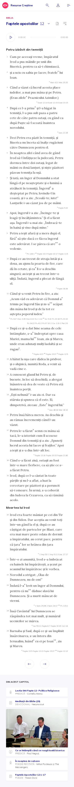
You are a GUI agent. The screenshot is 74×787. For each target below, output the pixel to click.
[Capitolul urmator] (44, 664)
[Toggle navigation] (68, 5)
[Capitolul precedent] (29, 664)
